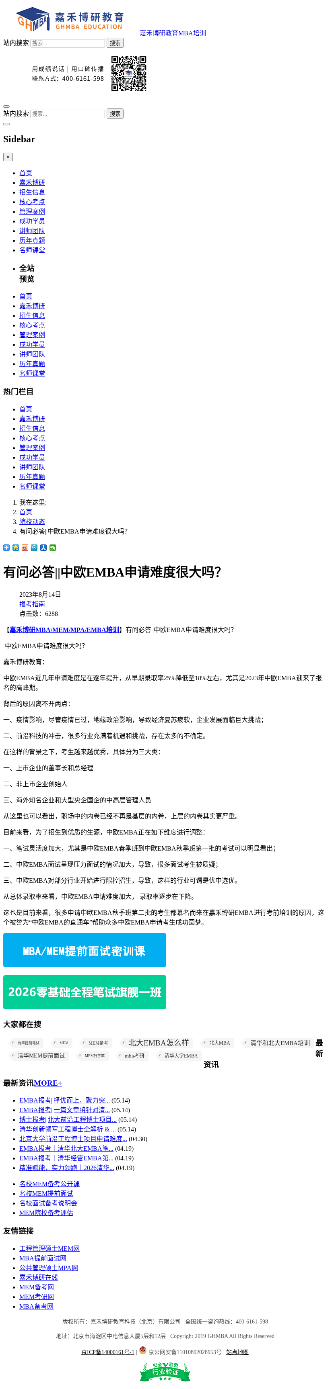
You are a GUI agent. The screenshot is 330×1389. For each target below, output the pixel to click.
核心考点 (32, 201)
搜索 (115, 43)
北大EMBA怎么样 (158, 1043)
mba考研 (134, 1056)
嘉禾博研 (32, 182)
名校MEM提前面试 (46, 1193)
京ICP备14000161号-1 (107, 1352)
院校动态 (32, 521)
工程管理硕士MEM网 (49, 1248)
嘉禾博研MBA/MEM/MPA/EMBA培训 (64, 629)
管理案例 (32, 211)
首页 (25, 173)
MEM (64, 1043)
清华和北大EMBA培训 (280, 1043)
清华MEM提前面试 (41, 1056)
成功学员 (32, 221)
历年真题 (32, 240)
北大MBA (219, 1043)
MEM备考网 (36, 1287)
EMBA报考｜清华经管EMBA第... (66, 1158)
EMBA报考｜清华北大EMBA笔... (66, 1148)
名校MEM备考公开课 (49, 1183)
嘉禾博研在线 (38, 1277)
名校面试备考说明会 (48, 1203)
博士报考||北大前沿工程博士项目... (68, 1119)
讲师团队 (32, 230)
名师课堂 (32, 250)
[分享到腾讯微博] (34, 547)
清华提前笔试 (28, 1043)
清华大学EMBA (181, 1056)
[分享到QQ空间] (15, 547)
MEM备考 (98, 1043)
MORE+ (48, 1083)
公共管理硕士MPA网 (48, 1267)
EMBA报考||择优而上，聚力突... (64, 1100)
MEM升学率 (95, 1056)
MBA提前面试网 (42, 1258)
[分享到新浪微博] (25, 547)
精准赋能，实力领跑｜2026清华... (66, 1167)
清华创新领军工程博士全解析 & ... (67, 1129)
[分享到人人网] (43, 547)
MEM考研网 (36, 1296)
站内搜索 (16, 42)
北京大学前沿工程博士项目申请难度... (73, 1138)
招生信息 (32, 192)
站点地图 (237, 1352)
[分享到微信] (53, 547)
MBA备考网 (36, 1306)
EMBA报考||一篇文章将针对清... (64, 1110)
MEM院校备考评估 (46, 1212)
